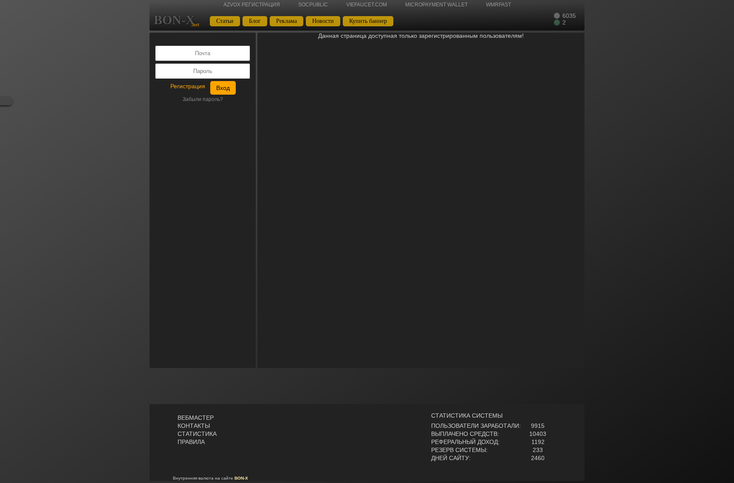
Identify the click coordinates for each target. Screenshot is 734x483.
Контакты (194, 426)
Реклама (286, 21)
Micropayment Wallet (436, 5)
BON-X (174, 20)
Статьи (225, 21)
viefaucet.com (366, 5)
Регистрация (187, 86)
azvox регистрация (251, 5)
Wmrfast (498, 5)
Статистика (197, 434)
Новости (323, 21)
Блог (255, 21)
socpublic (313, 5)
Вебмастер (196, 418)
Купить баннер (368, 21)
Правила (191, 442)
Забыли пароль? (203, 99)
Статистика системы (467, 415)
